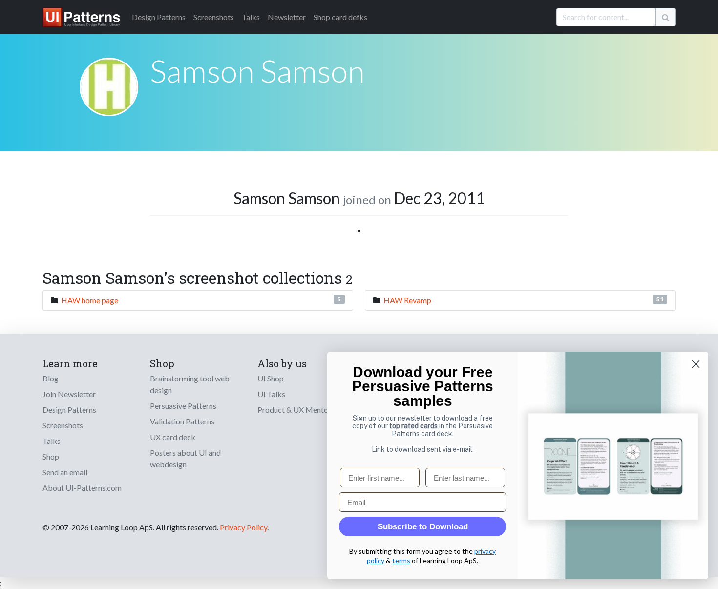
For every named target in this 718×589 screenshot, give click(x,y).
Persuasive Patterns (183, 405)
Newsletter (287, 16)
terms (401, 560)
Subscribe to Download (423, 526)
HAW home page (89, 300)
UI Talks (271, 394)
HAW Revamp (407, 300)
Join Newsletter (69, 394)
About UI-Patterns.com (82, 487)
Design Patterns (69, 409)
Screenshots (213, 16)
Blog (50, 378)
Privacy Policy (243, 527)
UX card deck (172, 437)
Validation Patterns (182, 421)
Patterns (159, 16)
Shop (50, 456)
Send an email (64, 472)
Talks (251, 16)
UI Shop (270, 378)
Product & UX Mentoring (299, 409)
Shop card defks (340, 16)
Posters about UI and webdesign (185, 458)
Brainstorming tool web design (190, 384)
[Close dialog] (695, 364)
